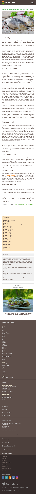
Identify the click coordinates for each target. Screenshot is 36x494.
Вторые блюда (5, 365)
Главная (4, 9)
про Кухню (5, 406)
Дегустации (5, 424)
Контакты (4, 470)
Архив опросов (6, 462)
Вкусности (5, 442)
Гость (3, 402)
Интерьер (4, 409)
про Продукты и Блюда (13, 9)
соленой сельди (27, 72)
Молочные (4, 348)
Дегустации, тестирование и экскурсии (11, 423)
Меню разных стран (7, 397)
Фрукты (4, 336)
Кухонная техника (6, 412)
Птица (3, 329)
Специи (3, 359)
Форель (16, 204)
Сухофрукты (5, 345)
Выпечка (4, 370)
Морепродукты (6, 333)
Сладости (4, 358)
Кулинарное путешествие (8, 396)
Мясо (3, 327)
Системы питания (7, 385)
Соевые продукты (6, 356)
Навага (4, 206)
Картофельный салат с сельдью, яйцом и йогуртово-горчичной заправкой (18, 314)
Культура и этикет (6, 399)
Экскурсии (4, 427)
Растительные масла (7, 353)
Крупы (3, 350)
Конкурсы (4, 464)
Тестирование (5, 426)
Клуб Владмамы (7, 449)
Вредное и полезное (7, 391)
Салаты (3, 368)
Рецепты (4, 376)
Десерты (4, 371)
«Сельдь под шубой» (11, 175)
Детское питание (6, 388)
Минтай (21, 204)
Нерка (31, 204)
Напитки (4, 355)
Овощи (3, 335)
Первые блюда (6, 364)
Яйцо (3, 347)
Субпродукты (5, 332)
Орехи (3, 344)
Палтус (27, 204)
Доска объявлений (8, 446)
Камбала (15, 206)
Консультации (7, 453)
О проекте (5, 466)
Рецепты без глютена (7, 377)
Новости (4, 456)
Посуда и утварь (6, 415)
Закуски (4, 367)
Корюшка (9, 206)
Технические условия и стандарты (10, 434)
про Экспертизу (7, 420)
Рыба (27, 9)
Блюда (3, 362)
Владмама (5, 439)
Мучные (4, 351)
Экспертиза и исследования (9, 430)
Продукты (22, 9)
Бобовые (4, 342)
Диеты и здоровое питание (9, 386)
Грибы (3, 341)
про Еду (4, 382)
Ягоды (3, 339)
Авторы (4, 458)
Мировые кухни (6, 394)
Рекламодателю (6, 468)
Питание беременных (7, 389)
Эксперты (4, 460)
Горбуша (21, 206)
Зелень (3, 338)
